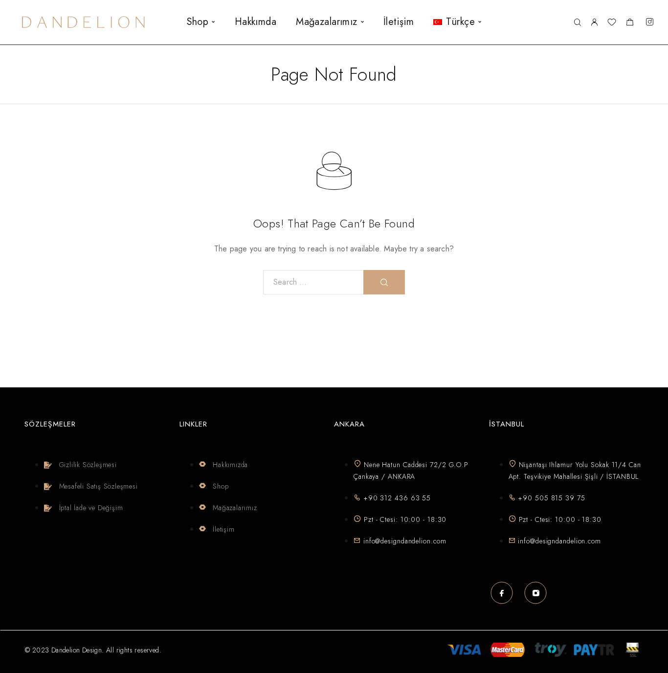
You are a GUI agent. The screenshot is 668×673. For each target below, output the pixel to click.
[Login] (594, 22)
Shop (198, 22)
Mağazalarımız (326, 22)
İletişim (398, 22)
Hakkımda (255, 22)
